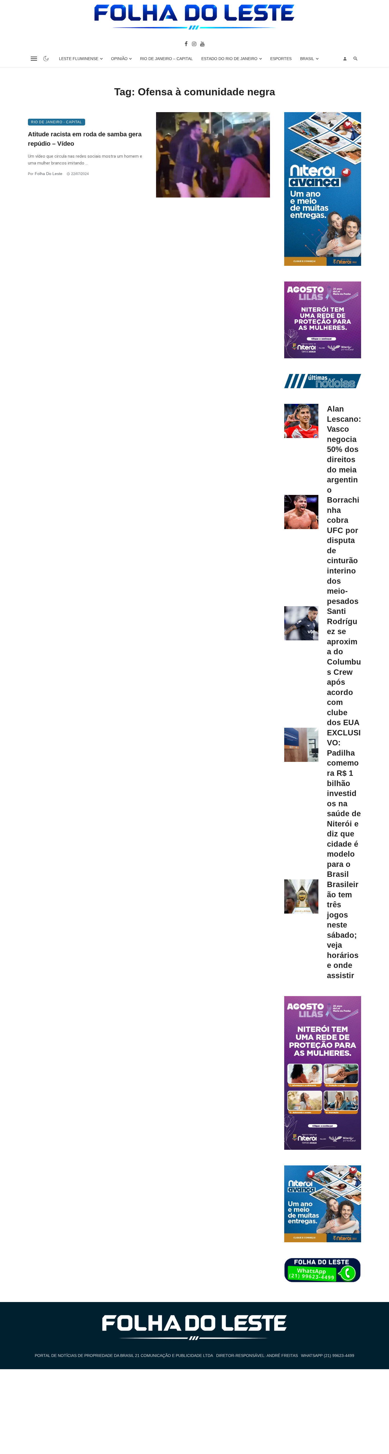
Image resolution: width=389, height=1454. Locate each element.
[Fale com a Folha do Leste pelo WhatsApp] (322, 1270)
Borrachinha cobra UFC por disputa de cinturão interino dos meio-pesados (343, 550)
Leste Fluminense (78, 58)
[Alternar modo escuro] (46, 58)
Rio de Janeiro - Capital (56, 122)
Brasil (307, 58)
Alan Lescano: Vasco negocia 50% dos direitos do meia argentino (344, 449)
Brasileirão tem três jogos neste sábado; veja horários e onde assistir (343, 930)
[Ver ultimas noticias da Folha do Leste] (322, 381)
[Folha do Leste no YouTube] (202, 43)
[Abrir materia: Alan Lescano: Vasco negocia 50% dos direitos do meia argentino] (301, 421)
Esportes (281, 58)
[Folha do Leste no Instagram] (194, 43)
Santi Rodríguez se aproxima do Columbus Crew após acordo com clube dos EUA (344, 667)
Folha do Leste (48, 173)
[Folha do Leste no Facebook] (186, 43)
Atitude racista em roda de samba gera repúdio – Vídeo (85, 139)
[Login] (345, 58)
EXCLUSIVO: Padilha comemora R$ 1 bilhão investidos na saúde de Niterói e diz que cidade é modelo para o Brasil (344, 803)
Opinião (119, 58)
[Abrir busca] (355, 58)
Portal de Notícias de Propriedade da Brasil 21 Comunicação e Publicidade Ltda (124, 1355)
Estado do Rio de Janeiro (229, 58)
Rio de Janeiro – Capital (166, 58)
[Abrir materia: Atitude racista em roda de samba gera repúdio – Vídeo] (213, 155)
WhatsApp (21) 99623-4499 (327, 1355)
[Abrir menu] (34, 58)
